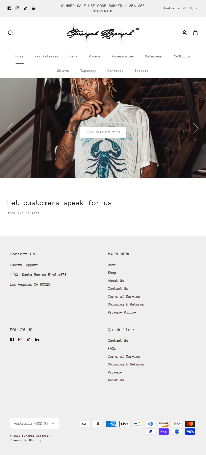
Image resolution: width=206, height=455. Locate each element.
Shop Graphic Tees (103, 132)
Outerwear (154, 56)
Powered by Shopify (26, 440)
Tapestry (88, 70)
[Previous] (10, 128)
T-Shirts (182, 56)
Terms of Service (124, 296)
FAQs (112, 348)
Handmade (116, 70)
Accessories (123, 56)
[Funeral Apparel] (103, 33)
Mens (74, 56)
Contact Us (118, 288)
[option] (103, 128)
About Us (116, 281)
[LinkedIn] (33, 8)
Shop (112, 273)
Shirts (63, 70)
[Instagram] (17, 8)
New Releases (47, 56)
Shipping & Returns (126, 304)
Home (20, 56)
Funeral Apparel (35, 435)
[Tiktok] (25, 8)
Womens (95, 56)
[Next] (196, 128)
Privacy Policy (122, 312)
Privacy (115, 372)
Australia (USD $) (179, 8)
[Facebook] (9, 8)
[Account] (183, 33)
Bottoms (142, 70)
